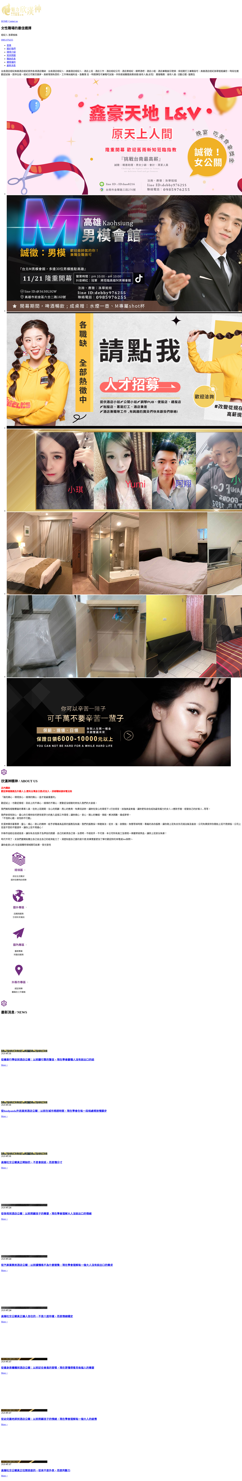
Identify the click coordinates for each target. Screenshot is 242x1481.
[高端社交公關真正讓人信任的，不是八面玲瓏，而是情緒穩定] (24, 1308)
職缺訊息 (11, 59)
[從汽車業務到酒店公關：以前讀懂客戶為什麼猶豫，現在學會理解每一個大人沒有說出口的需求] (24, 1256)
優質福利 (11, 62)
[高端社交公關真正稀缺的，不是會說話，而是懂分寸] (24, 1153)
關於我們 (11, 48)
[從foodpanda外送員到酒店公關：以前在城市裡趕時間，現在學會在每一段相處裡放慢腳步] (24, 1102)
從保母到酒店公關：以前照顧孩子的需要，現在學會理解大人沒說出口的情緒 (46, 1213)
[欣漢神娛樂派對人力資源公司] (21, 14)
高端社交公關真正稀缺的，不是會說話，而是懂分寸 (31, 1162)
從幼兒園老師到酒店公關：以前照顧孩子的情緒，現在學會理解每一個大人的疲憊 (49, 1419)
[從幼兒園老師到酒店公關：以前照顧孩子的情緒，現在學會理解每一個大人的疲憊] (24, 1410)
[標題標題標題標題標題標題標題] (19, 922)
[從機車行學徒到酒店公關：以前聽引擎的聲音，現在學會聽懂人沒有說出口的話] (24, 1051)
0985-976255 (7, 40)
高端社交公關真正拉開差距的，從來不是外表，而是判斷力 (35, 1470)
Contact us (13, 21)
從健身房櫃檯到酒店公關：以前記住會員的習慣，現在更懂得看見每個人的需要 (47, 1367)
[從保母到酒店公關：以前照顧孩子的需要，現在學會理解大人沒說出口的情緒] (24, 1205)
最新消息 (11, 65)
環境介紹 (11, 52)
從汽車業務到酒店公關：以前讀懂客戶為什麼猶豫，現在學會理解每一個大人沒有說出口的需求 (57, 1265)
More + (4, 1065)
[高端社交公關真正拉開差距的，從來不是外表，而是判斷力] (24, 1462)
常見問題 (11, 55)
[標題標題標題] (19, 884)
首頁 (9, 45)
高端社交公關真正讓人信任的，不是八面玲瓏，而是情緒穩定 (37, 1316)
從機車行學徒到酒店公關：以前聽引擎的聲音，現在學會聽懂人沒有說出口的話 (47, 1059)
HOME (4, 21)
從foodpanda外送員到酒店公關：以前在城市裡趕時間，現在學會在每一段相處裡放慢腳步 (54, 1110)
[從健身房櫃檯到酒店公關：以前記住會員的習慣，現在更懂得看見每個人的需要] (24, 1359)
